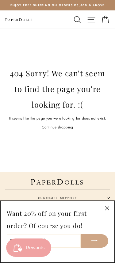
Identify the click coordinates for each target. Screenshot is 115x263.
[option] (57, 5)
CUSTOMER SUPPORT (57, 198)
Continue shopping (57, 127)
